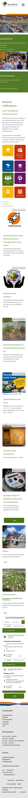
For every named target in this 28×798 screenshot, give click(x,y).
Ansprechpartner (7, 715)
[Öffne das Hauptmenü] (23, 4)
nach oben (23, 792)
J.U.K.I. (20, 169)
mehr (5, 562)
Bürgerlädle (8, 154)
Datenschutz (19, 780)
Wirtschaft (5, 721)
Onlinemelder (20, 195)
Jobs (3, 726)
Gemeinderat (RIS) (8, 182)
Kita (20, 182)
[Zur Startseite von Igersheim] (14, 4)
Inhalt (19, 784)
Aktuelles (5, 717)
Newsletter (5, 724)
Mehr (14, 520)
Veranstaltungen (7, 719)
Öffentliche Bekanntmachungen (20, 155)
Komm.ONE (12, 792)
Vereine (8, 195)
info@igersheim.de (9, 774)
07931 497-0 (10, 770)
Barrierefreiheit (11, 784)
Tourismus (8, 169)
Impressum (11, 780)
